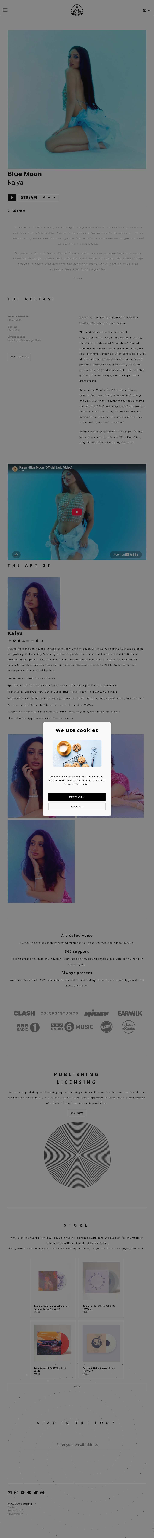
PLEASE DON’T (77, 806)
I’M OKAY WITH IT (77, 796)
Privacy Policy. (80, 784)
